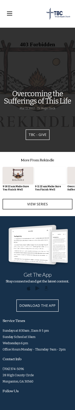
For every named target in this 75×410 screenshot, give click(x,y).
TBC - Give (38, 134)
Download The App (37, 305)
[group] (18, 180)
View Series (37, 204)
